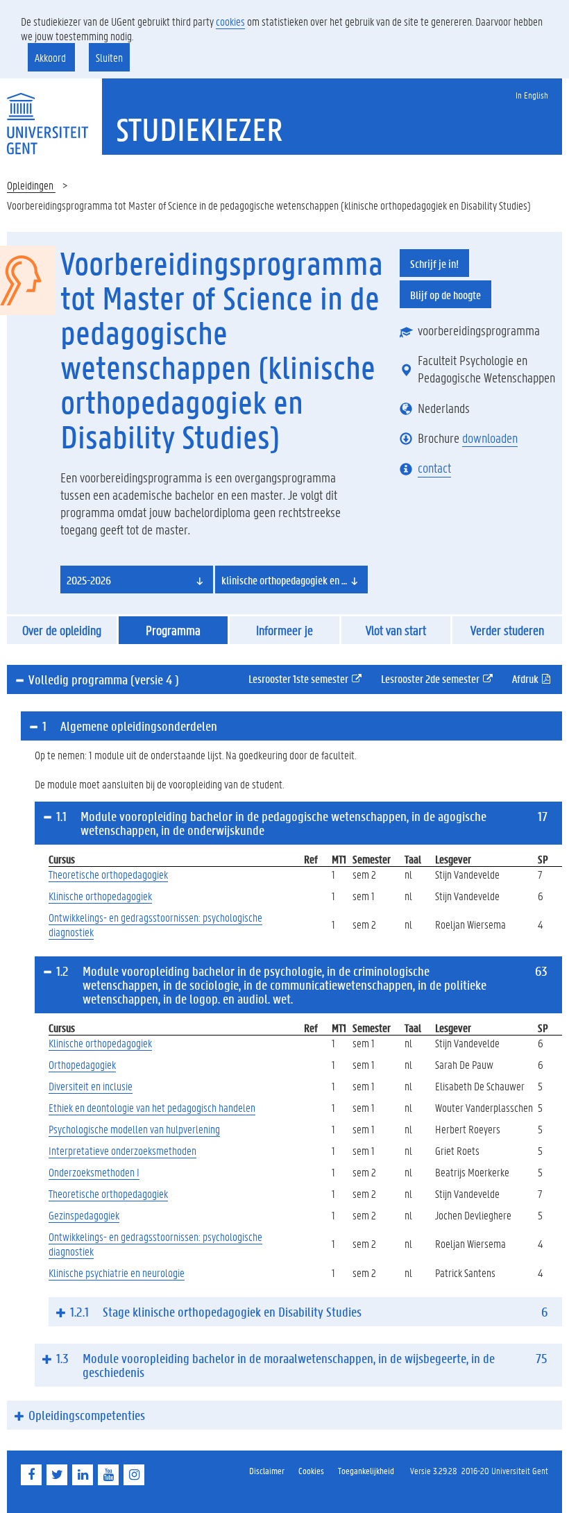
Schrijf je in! (434, 263)
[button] (136, 579)
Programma (173, 630)
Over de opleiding (61, 630)
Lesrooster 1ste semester (310, 678)
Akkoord (51, 57)
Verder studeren (507, 630)
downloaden (490, 438)
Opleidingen (31, 185)
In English (532, 95)
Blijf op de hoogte (445, 294)
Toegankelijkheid (366, 1470)
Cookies (311, 1470)
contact (434, 467)
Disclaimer (266, 1470)
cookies (230, 21)
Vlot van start (396, 630)
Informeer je (284, 630)
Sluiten (109, 57)
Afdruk (537, 678)
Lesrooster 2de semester (442, 678)
